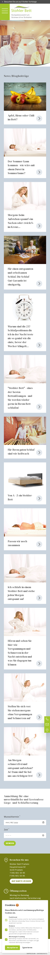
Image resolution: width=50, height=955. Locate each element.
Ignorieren (27, 947)
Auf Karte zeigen (21, 881)
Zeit (6, 829)
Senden (10, 843)
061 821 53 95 (18, 873)
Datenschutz (42, 953)
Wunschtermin (12, 816)
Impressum (31, 953)
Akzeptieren (12, 947)
